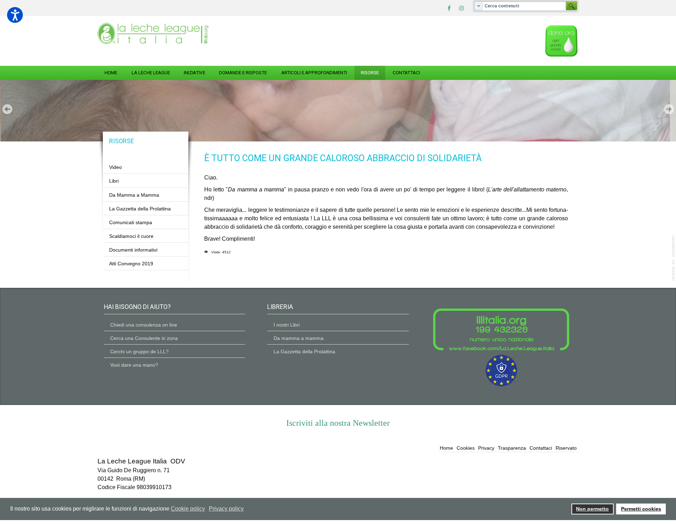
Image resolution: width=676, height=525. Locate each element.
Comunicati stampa (130, 222)
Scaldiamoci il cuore (131, 236)
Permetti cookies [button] (641, 509)
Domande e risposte (243, 72)
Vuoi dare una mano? (134, 365)
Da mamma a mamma (299, 338)
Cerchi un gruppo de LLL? (139, 351)
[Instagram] (461, 8)
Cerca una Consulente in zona (144, 338)
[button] (15, 15)
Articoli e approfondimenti (314, 72)
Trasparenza (512, 448)
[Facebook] (449, 8)
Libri (114, 181)
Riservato (566, 448)
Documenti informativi (133, 250)
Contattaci (406, 72)
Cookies (466, 448)
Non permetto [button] (592, 509)
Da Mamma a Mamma (134, 195)
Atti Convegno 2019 (131, 263)
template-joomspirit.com (673, 258)
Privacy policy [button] (226, 509)
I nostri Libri (287, 325)
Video (115, 167)
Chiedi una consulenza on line (143, 325)
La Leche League (151, 72)
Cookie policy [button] (188, 509)
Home (111, 72)
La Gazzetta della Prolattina (140, 208)
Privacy (486, 448)
